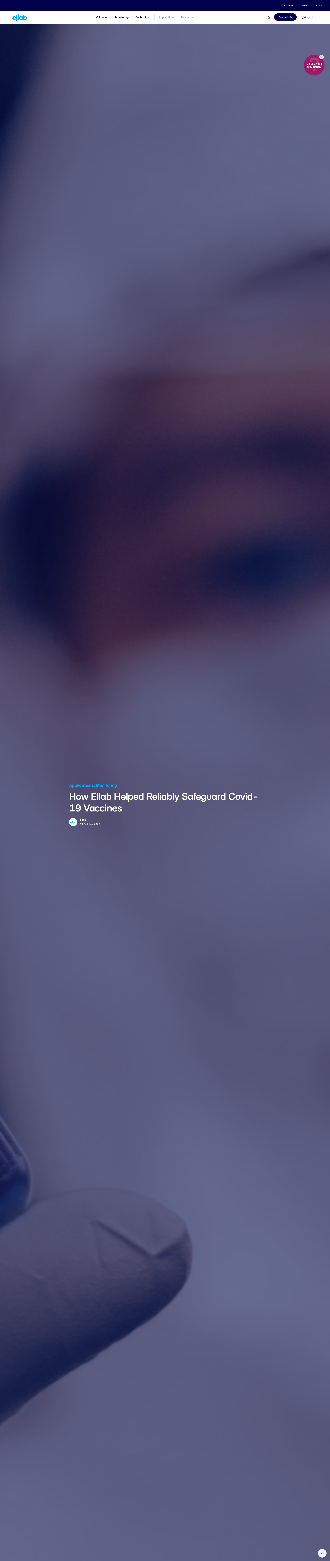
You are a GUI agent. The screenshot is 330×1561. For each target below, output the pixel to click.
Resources (187, 17)
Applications (166, 17)
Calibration (142, 17)
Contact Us (285, 17)
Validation (102, 17)
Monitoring (122, 17)
